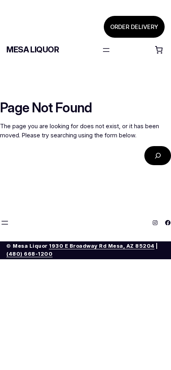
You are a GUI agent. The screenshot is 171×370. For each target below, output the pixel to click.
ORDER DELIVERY (134, 26)
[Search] (157, 155)
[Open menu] (106, 50)
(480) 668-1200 (29, 254)
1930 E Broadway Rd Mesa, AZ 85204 (102, 246)
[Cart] (159, 50)
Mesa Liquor (32, 49)
